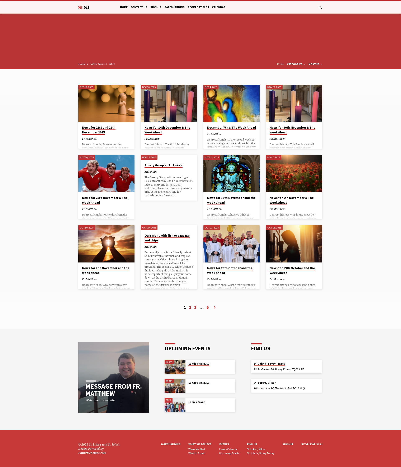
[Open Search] (320, 7)
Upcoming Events (229, 453)
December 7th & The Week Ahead (231, 127)
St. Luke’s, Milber (264, 383)
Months (314, 64)
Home (124, 7)
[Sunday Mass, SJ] (175, 367)
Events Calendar (228, 449)
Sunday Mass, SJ (198, 363)
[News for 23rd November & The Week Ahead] (106, 173)
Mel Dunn (151, 171)
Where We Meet (196, 449)
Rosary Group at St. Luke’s (164, 165)
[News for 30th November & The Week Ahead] (294, 103)
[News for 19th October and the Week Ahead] (294, 244)
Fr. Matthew (89, 139)
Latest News (97, 64)
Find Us (252, 444)
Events (224, 444)
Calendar (219, 7)
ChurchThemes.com (92, 453)
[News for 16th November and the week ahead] (231, 173)
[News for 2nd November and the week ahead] (106, 244)
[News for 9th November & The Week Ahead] (294, 173)
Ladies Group (196, 402)
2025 (112, 64)
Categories (295, 64)
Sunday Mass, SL (198, 383)
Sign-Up (155, 7)
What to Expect (197, 453)
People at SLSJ (198, 7)
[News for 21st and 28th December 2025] (106, 103)
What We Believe (199, 444)
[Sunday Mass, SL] (175, 386)
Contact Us (139, 7)
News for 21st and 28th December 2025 (98, 130)
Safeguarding (175, 7)
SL (84, 7)
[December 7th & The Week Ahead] (231, 103)
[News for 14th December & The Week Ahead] (169, 103)
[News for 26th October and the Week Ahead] (231, 244)
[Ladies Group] (175, 405)
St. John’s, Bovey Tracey (269, 363)
